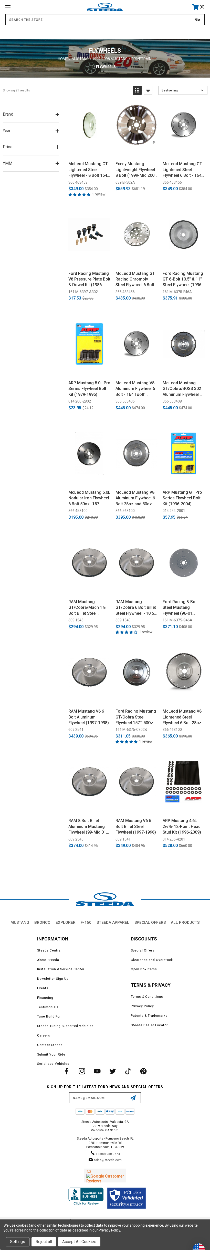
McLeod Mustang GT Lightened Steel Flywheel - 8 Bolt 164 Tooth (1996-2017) (88, 169)
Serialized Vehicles (53, 1064)
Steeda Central (49, 950)
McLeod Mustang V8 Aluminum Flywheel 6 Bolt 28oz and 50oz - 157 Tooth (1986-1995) (135, 498)
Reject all (44, 1241)
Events (42, 988)
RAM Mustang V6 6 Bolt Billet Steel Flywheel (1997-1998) (136, 826)
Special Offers (150, 922)
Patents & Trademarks (149, 1016)
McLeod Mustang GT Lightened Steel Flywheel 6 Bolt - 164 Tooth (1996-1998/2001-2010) (182, 169)
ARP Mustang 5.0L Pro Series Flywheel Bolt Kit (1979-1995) (89, 388)
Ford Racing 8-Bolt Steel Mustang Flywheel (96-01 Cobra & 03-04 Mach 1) (182, 607)
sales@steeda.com (107, 1160)
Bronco (42, 922)
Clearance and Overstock (152, 960)
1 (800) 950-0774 (108, 1154)
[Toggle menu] (25, 7)
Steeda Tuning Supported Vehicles (65, 1026)
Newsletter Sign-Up (52, 979)
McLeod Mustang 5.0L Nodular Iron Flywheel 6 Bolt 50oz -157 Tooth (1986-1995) (89, 498)
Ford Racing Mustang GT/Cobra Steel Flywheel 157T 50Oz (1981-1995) (136, 717)
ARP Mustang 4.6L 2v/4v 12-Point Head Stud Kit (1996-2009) (182, 826)
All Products (185, 922)
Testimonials (48, 1007)
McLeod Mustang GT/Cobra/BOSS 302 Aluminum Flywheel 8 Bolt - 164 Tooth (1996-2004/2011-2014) (182, 388)
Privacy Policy (142, 1006)
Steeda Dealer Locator (149, 1025)
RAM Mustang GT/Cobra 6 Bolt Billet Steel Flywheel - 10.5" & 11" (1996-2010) (136, 607)
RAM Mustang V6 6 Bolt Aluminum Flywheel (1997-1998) (88, 717)
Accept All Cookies (79, 1241)
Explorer (66, 922)
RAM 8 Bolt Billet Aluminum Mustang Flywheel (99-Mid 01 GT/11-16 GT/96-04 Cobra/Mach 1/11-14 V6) (88, 826)
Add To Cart (89, 151)
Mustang (19, 922)
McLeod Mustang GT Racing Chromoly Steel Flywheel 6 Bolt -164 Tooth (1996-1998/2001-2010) (135, 279)
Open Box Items (144, 969)
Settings (17, 1241)
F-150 (86, 922)
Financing (45, 998)
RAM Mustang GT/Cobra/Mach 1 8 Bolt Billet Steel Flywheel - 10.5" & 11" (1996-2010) (88, 607)
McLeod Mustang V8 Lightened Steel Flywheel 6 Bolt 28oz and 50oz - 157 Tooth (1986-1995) (183, 717)
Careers (43, 1035)
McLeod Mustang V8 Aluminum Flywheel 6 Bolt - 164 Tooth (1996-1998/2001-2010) (135, 388)
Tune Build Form (50, 1016)
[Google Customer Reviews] (105, 1175)
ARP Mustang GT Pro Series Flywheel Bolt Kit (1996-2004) (182, 498)
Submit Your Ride (51, 1054)
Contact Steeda (50, 1045)
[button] (137, 90)
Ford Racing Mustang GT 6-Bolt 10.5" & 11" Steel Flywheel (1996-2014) (183, 279)
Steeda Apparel (113, 922)
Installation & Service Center (61, 969)
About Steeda (48, 960)
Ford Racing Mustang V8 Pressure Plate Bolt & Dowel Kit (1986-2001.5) (89, 279)
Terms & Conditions (147, 997)
